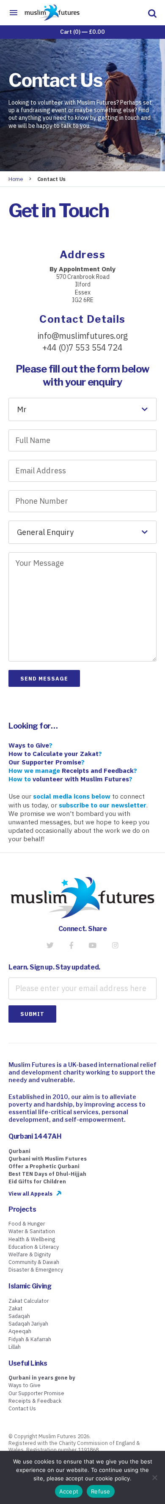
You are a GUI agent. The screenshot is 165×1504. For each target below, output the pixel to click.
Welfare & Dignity (29, 1254)
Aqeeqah (19, 1331)
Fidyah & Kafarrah (29, 1339)
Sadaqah (19, 1315)
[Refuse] (154, 1477)
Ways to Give (24, 1385)
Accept (69, 1491)
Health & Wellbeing (31, 1239)
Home (15, 179)
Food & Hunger (26, 1223)
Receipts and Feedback (98, 770)
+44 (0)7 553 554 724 (82, 347)
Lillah (14, 1346)
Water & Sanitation (31, 1231)
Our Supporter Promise (36, 1393)
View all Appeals (30, 1193)
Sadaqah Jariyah (28, 1323)
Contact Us (22, 1408)
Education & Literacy (33, 1246)
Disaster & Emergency (35, 1269)
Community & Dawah (33, 1261)
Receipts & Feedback (34, 1400)
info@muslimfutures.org (82, 335)
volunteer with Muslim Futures (81, 779)
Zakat (15, 1308)
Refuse (100, 1491)
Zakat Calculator (28, 1300)
